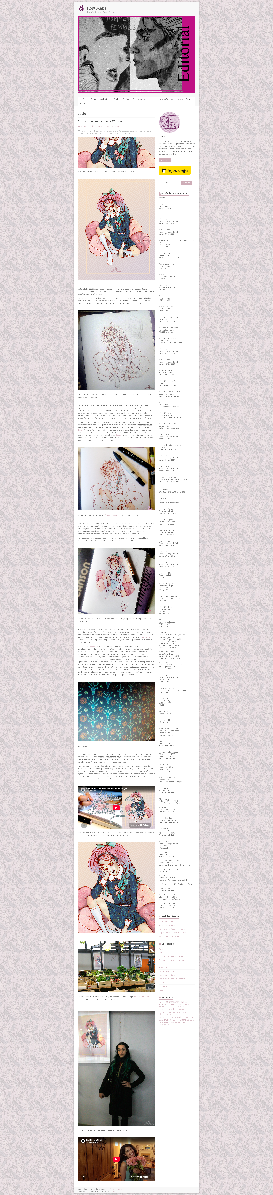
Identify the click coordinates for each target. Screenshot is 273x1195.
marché (91, 133)
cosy (101, 131)
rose (108, 133)
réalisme (104, 133)
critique (161, 964)
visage (176, 1022)
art (177, 1001)
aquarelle (171, 1001)
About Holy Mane (116, 1189)
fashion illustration (189, 1010)
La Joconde (96, 433)
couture (162, 1007)
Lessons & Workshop (165, 99)
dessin (181, 1006)
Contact (94, 99)
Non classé (163, 986)
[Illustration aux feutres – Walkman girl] (116, 138)
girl (174, 1012)
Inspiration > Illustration (167, 975)
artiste (182, 1002)
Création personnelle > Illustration (106, 126)
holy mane (184, 1012)
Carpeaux (119, 435)
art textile (189, 1002)
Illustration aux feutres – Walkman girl (104, 121)
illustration (149, 131)
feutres (116, 131)
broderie (179, 1004)
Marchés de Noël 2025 (167, 925)
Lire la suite (165, 160)
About (85, 99)
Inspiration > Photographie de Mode (172, 979)
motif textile (174, 1017)
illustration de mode (83, 133)
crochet (173, 1007)
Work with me (105, 99)
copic (97, 131)
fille (166, 1012)
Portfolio (126, 99)
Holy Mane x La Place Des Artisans (172, 929)
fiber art (161, 1012)
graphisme (178, 1012)
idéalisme (142, 131)
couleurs (186, 1004)
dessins (187, 1007)
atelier (161, 953)
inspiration (187, 1015)
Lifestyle (162, 983)
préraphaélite (97, 133)
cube (176, 1007)
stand (183, 1020)
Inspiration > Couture (166, 971)
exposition (111, 131)
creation (168, 1007)
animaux (162, 1002)
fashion (181, 1010)
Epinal (192, 1007)
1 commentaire (131, 133)
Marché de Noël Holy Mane (169, 936)
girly (129, 131)
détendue (105, 131)
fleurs (170, 1012)
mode (169, 1017)
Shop (151, 99)
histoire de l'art (135, 131)
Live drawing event (166, 921)
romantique (177, 1020)
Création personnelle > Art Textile (171, 956)
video (161, 990)
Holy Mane (96, 8)
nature (181, 1017)
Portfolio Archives (139, 99)
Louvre (80, 430)
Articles (116, 99)
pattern (186, 1017)
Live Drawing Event (183, 99)
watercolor (164, 1024)
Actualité (162, 949)
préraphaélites (146, 637)
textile (165, 1022)
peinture (169, 1019)
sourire (112, 133)
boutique (171, 1004)
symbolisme (117, 133)
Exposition (163, 968)
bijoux (165, 1004)
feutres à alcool (123, 131)
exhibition (161, 1010)
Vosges (182, 1022)
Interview (83, 104)
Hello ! (162, 136)
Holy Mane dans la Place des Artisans (173, 933)
